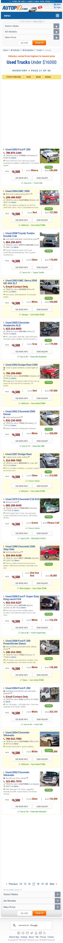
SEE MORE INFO (21, 178)
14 (20, 883)
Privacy (43, 937)
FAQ (37, 937)
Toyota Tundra (38, 272)
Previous (12, 883)
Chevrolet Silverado (38, 811)
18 (38, 883)
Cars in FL (27, 183)
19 (42, 883)
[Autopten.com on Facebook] (18, 933)
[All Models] (31, 31)
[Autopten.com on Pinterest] (23, 933)
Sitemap (24, 937)
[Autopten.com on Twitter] (31, 933)
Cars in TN (24, 538)
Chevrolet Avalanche (38, 357)
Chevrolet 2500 (38, 446)
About (31, 937)
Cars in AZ (24, 357)
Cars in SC (26, 272)
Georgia (25, 314)
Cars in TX (26, 446)
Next (53, 883)
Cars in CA (24, 811)
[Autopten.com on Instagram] (27, 933)
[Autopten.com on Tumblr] (40, 933)
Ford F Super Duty (38, 633)
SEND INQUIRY (42, 178)
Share (58, 4)
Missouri (24, 491)
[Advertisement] (31, 112)
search (39, 42)
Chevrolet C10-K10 (38, 538)
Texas (24, 680)
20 (46, 883)
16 (29, 883)
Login (58, 7)
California (25, 225)
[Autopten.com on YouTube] (36, 933)
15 (25, 883)
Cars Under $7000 (38, 225)
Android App (14, 937)
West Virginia (25, 588)
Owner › (14, 158)
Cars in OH (28, 724)
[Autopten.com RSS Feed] (44, 933)
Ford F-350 (38, 183)
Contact (51, 937)
